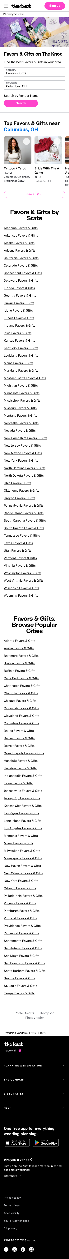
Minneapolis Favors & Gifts (23, 861)
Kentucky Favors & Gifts (21, 351)
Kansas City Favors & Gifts (23, 808)
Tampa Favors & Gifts (19, 996)
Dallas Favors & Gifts (19, 733)
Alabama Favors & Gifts (21, 231)
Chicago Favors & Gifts (20, 703)
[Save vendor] (26, 144)
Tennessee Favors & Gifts (22, 538)
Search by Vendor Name (21, 98)
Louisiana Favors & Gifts (21, 358)
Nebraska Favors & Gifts (21, 426)
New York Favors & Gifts (21, 463)
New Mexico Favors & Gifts (23, 456)
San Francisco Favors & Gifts (24, 966)
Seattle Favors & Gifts (19, 981)
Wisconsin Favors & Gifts (21, 591)
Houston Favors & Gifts (20, 771)
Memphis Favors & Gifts (21, 838)
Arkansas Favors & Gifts (21, 238)
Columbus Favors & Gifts (21, 726)
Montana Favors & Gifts (20, 418)
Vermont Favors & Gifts (20, 561)
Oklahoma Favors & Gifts (21, 493)
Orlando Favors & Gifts (20, 891)
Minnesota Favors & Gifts (21, 396)
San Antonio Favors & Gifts (23, 951)
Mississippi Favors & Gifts (22, 403)
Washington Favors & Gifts (22, 576)
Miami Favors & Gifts (18, 846)
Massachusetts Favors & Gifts (25, 381)
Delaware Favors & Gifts (21, 283)
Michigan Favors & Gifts (21, 388)
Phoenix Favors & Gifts (20, 906)
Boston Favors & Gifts (19, 666)
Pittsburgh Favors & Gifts (21, 913)
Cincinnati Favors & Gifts (21, 711)
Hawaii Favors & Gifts (19, 306)
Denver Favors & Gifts (19, 741)
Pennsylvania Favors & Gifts (24, 508)
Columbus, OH (21, 132)
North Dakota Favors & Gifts (24, 478)
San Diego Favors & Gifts (21, 958)
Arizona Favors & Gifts (19, 253)
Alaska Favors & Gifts (19, 246)
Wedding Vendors (18, 15)
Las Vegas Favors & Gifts (21, 816)
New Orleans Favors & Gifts (23, 876)
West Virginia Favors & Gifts (24, 583)
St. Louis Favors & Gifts (20, 988)
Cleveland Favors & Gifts (21, 718)
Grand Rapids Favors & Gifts (24, 756)
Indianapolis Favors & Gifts (23, 778)
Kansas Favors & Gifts (19, 343)
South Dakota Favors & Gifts (24, 531)
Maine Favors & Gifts (18, 366)
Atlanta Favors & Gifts (19, 643)
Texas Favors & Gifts (18, 546)
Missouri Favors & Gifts (20, 411)
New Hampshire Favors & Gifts (25, 441)
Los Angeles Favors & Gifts (23, 831)
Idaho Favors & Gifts (18, 313)
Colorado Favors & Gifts (21, 268)
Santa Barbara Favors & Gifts (24, 973)
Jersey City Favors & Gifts (22, 801)
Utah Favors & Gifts (17, 553)
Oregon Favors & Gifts (19, 501)
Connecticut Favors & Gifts (23, 276)
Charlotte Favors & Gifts (21, 696)
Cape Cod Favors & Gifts (21, 681)
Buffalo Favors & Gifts (19, 673)
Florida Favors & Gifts (19, 291)
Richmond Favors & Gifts (21, 936)
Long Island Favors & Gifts (22, 823)
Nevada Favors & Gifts (20, 433)
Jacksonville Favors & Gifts (23, 793)
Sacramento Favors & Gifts (23, 943)
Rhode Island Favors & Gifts (24, 516)
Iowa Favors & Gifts (17, 336)
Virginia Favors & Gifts (20, 568)
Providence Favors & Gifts (22, 928)
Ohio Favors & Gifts (17, 486)
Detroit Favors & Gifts (19, 748)
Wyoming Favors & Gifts (21, 598)
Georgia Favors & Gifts (20, 298)
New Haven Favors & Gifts (22, 868)
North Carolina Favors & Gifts (24, 471)
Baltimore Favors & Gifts (21, 658)
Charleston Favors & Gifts (22, 688)
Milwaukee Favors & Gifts (22, 853)
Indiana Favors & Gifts (19, 328)
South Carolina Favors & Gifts (25, 523)
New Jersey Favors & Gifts (22, 448)
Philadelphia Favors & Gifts (23, 898)
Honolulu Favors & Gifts (21, 763)
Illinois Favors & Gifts (19, 321)
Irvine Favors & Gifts (18, 786)
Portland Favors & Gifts (20, 921)
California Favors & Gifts (21, 261)
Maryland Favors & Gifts (21, 373)
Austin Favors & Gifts (19, 651)
